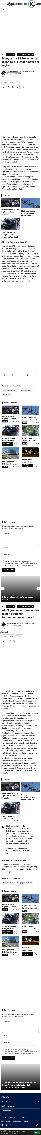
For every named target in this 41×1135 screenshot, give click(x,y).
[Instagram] (10, 1124)
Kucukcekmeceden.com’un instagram (17, 177)
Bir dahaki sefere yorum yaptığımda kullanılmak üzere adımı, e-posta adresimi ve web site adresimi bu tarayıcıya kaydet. (21, 563)
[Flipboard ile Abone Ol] (19, 82)
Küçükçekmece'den (14, 71)
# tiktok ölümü (7, 394)
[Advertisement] (20, 28)
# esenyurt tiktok (26, 390)
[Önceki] (2, 588)
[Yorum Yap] (8, 87)
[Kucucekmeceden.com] (23, 4)
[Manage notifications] (4, 1130)
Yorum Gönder (9, 570)
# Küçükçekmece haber (24, 883)
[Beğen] (3, 87)
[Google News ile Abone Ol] (8, 82)
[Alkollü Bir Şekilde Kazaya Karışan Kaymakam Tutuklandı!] (10, 228)
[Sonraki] (38, 588)
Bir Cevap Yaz (9, 522)
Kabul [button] (37, 1132)
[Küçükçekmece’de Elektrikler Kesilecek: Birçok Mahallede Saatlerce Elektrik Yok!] (30, 207)
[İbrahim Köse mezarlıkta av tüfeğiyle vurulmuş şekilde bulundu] (30, 457)
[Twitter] (6, 1124)
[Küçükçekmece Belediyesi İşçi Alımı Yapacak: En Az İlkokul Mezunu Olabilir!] (10, 457)
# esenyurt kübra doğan (10, 390)
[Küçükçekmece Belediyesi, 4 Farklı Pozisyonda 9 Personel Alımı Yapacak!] (30, 435)
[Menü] (3, 4)
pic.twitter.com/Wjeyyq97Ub (18, 843)
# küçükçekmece (8, 883)
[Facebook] (2, 1124)
